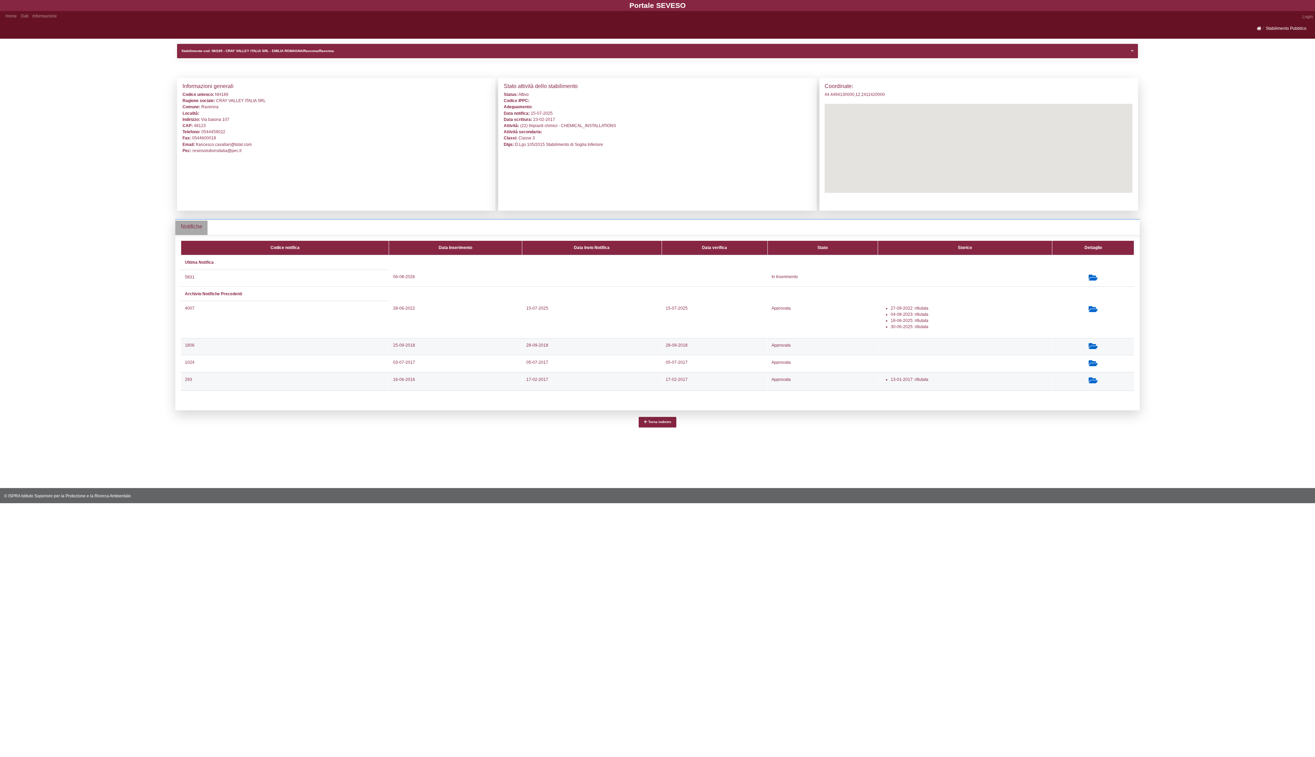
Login (1307, 16)
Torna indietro (659, 422)
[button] (24, 15)
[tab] (191, 228)
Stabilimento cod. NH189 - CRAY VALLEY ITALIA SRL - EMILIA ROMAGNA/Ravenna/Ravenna (257, 51)
